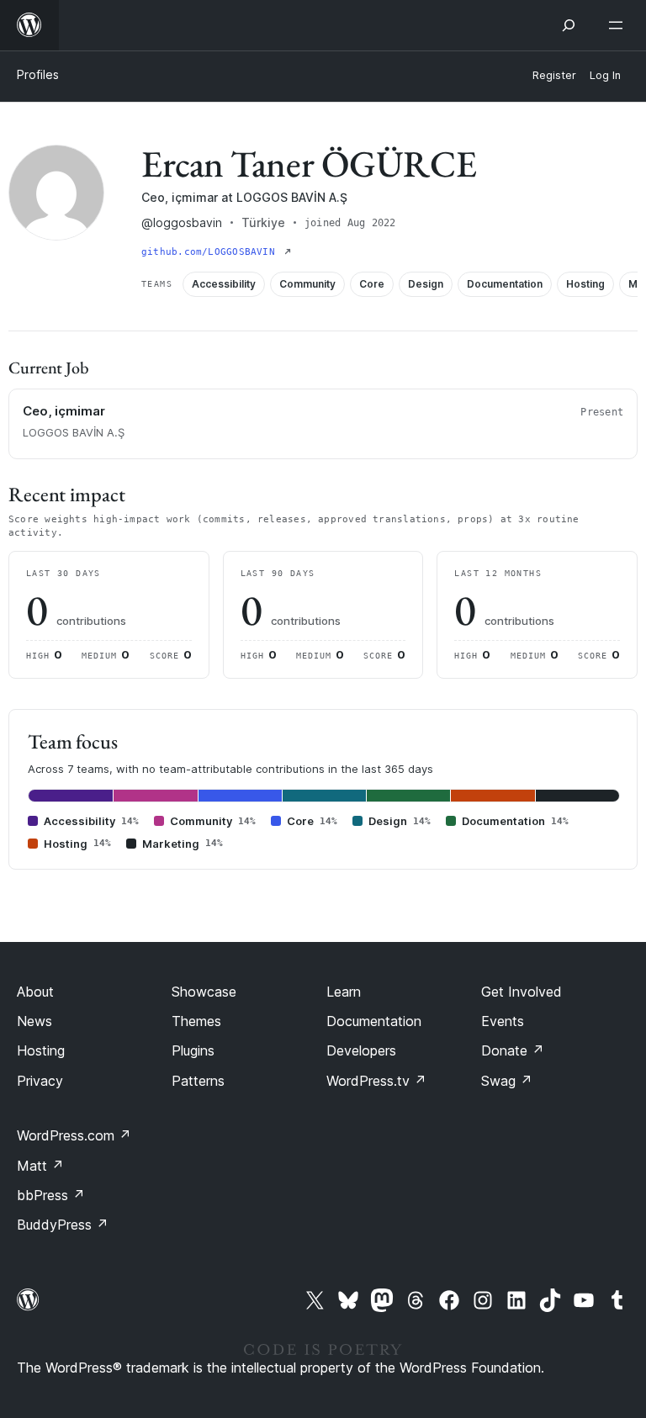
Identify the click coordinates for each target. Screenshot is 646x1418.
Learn (343, 991)
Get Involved (521, 991)
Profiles (38, 74)
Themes (196, 1021)
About (35, 991)
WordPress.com (74, 1135)
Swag (506, 1080)
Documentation (373, 1021)
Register (554, 75)
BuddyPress (63, 1224)
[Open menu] (619, 25)
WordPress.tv (376, 1080)
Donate (512, 1050)
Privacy (40, 1080)
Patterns (198, 1080)
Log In (605, 75)
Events (502, 1021)
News (34, 1021)
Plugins (193, 1050)
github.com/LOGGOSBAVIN (211, 251)
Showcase (204, 991)
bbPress (51, 1195)
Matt (40, 1165)
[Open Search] (568, 25)
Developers (361, 1050)
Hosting (41, 1050)
